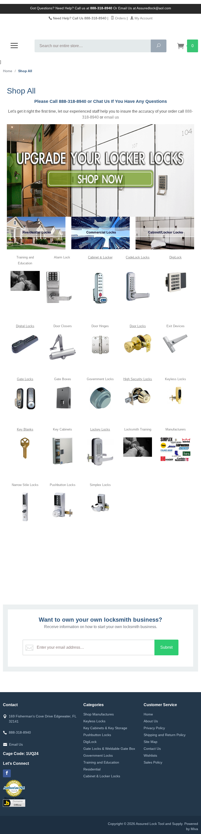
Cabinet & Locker (100, 257)
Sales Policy (153, 762)
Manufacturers (175, 429)
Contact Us (152, 749)
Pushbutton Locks (62, 485)
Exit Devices (175, 326)
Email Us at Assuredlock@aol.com (144, 8)
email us (111, 117)
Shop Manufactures (98, 714)
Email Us (16, 744)
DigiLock (175, 257)
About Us (151, 721)
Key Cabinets (62, 429)
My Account (143, 18)
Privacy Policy (154, 728)
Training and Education (101, 762)
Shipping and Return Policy (165, 735)
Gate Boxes (62, 379)
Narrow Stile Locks (25, 485)
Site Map (150, 742)
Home (7, 71)
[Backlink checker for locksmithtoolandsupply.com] (14, 803)
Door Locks (138, 326)
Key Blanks (25, 429)
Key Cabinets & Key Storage (105, 728)
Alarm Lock (62, 257)
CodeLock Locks (138, 257)
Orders (120, 18)
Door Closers (62, 326)
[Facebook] (7, 773)
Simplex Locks (100, 485)
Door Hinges (100, 326)
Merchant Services (14, 798)
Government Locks (100, 379)
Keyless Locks (175, 379)
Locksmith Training (137, 429)
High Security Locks (137, 379)
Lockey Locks (100, 429)
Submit (166, 647)
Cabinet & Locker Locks (101, 776)
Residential (91, 769)
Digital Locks (25, 326)
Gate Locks (25, 379)
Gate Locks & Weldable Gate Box (109, 749)
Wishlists (150, 755)
